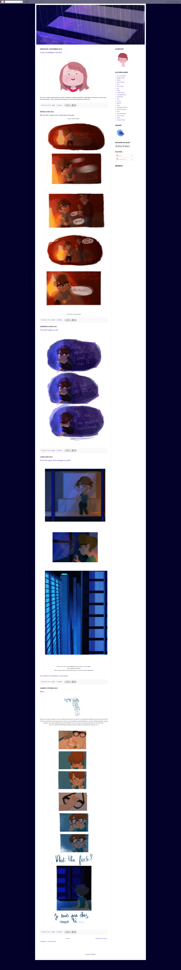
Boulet (118, 80)
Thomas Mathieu (121, 113)
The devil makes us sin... (49, 330)
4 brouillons (59, 931)
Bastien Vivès (120, 78)
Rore (118, 111)
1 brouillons (59, 105)
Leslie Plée (120, 96)
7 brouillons (59, 681)
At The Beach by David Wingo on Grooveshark (54, 676)
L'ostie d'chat (120, 92)
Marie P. (119, 103)
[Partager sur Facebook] (73, 105)
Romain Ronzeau (122, 109)
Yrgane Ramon (121, 120)
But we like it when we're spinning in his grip (57, 115)
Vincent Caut (120, 115)
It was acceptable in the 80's (51, 52)
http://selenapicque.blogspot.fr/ (60, 99)
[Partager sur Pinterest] (75, 105)
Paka (118, 105)
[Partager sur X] (70, 105)
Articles (120, 155)
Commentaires (122, 159)
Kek (118, 88)
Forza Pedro (120, 86)
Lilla (118, 99)
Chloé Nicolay (120, 82)
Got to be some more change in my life (55, 460)
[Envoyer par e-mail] (66, 105)
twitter (85, 670)
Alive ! (42, 692)
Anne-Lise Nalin (121, 75)
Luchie (119, 101)
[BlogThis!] (68, 105)
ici (77, 670)
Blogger (93, 954)
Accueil (68, 938)
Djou (118, 84)
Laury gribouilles (121, 94)
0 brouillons (59, 320)
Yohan (118, 117)
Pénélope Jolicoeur (122, 107)
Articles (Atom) (52, 941)
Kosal (118, 90)
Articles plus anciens (101, 938)
